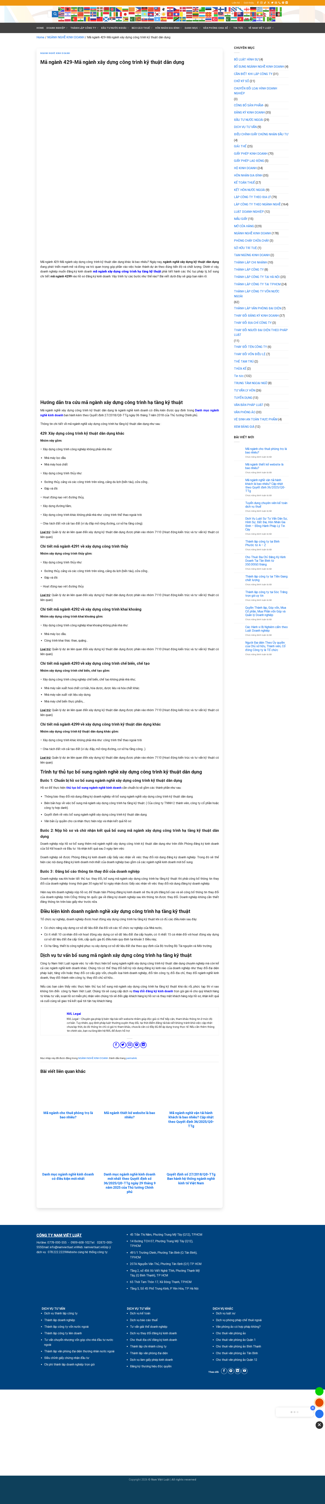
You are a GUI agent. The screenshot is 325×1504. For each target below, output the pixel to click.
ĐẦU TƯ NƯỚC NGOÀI (113, 27)
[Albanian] (68, 9)
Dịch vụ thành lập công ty (60, 1313)
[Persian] (61, 19)
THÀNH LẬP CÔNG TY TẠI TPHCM (257, 284)
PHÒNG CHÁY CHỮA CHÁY (251, 240)
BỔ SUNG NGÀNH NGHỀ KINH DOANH (259, 66)
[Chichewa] (144, 9)
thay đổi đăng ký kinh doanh (153, 991)
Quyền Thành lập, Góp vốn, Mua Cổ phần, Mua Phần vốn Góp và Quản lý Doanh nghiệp (265, 611)
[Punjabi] (80, 19)
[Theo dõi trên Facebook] (258, 3)
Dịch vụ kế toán (140, 1313)
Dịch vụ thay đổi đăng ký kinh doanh (153, 1333)
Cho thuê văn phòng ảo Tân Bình (237, 1353)
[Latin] (183, 14)
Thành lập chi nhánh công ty (148, 1346)
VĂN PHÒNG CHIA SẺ (215, 27)
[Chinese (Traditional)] (157, 9)
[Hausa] (279, 9)
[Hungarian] (87, 14)
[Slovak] (144, 19)
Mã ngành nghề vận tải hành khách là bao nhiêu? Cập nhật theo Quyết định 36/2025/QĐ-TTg (191, 1119)
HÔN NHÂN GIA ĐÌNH (167, 27)
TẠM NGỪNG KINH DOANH (252, 255)
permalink (131, 1058)
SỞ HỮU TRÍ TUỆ (245, 248)
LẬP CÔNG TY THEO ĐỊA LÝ (252, 197)
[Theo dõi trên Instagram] (261, 3)
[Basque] (100, 9)
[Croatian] (170, 9)
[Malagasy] (215, 14)
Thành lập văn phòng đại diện (149, 1353)
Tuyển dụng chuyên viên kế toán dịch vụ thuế (266, 504)
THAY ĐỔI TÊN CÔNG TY (250, 347)
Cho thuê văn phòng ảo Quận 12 (236, 1360)
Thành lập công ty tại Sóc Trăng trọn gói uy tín (266, 593)
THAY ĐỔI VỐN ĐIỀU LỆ (250, 354)
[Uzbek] (234, 19)
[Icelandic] (93, 14)
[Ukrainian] (221, 19)
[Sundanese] (170, 19)
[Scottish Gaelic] (106, 19)
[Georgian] (247, 9)
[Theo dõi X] (268, 3)
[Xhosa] (253, 19)
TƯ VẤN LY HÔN (244, 390)
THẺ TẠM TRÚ (244, 361)
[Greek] (260, 9)
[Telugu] (202, 19)
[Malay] (221, 14)
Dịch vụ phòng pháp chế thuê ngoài (239, 1320)
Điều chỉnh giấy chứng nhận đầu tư (66, 1358)
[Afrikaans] (61, 9)
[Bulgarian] (125, 9)
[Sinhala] (138, 19)
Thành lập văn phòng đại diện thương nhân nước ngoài (79, 1351)
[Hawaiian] (61, 14)
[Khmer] (151, 14)
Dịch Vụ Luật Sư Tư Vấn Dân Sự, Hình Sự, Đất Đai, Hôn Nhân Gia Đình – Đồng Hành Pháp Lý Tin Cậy (266, 524)
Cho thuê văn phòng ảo (231, 1333)
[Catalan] (132, 9)
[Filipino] (215, 9)
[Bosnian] (119, 9)
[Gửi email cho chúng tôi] (276, 3)
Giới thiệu (249, 2)
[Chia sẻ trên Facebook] (116, 1045)
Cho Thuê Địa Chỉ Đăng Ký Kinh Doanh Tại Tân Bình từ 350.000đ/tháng (265, 560)
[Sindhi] (132, 19)
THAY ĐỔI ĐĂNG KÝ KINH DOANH (256, 315)
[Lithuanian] (196, 14)
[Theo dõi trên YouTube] (244, 1371)
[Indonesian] (106, 14)
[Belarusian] (106, 9)
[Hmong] (80, 14)
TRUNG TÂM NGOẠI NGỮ (250, 383)
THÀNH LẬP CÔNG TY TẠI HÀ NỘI (257, 277)
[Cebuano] (138, 9)
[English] (196, 9)
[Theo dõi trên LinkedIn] (287, 3)
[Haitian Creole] (272, 9)
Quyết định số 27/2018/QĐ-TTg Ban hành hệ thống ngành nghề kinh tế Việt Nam (191, 1178)
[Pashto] (279, 14)
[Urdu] (228, 19)
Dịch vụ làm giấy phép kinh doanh (151, 1360)
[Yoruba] (266, 19)
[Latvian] (189, 14)
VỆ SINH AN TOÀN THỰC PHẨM (255, 419)
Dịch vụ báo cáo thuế (144, 1320)
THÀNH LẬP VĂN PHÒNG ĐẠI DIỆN (257, 308)
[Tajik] (189, 19)
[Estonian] (208, 9)
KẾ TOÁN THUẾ (244, 182)
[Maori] (240, 14)
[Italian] (119, 14)
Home (40, 27)
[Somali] (157, 19)
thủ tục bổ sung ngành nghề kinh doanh (93, 787)
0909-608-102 (80, 1242)
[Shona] (125, 19)
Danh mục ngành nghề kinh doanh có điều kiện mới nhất (68, 1176)
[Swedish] (183, 19)
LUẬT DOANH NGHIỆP (249, 211)
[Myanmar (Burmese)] (260, 14)
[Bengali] (112, 9)
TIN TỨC (238, 27)
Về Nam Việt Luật (259, 27)
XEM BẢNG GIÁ (244, 426)
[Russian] (93, 19)
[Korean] (157, 14)
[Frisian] (234, 9)
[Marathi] (247, 14)
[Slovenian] (151, 19)
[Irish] (112, 14)
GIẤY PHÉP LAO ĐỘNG (249, 161)
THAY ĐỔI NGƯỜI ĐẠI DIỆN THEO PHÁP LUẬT (261, 332)
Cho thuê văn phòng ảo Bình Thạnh (238, 1346)
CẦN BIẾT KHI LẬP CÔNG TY (253, 74)
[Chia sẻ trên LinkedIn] (143, 1045)
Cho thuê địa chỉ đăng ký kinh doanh (153, 1340)
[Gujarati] (266, 9)
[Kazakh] (144, 14)
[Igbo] (100, 14)
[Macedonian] (208, 14)
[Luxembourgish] (202, 14)
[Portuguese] (74, 19)
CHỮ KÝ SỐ (241, 81)
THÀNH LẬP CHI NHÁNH (250, 262)
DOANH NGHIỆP (55, 27)
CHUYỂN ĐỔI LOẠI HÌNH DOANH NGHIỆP (255, 91)
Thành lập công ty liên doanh (63, 1333)
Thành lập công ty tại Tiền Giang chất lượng (266, 578)
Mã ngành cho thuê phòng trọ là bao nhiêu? (68, 1115)
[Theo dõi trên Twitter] (272, 3)
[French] (228, 9)
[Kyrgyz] (170, 14)
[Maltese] (234, 14)
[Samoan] (100, 19)
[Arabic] (80, 9)
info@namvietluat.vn (63, 1247)
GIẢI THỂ (240, 146)
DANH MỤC (191, 27)
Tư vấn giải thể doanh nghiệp (148, 1326)
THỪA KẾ (240, 368)
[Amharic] (74, 9)
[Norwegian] (272, 14)
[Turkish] (215, 19)
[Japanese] (125, 14)
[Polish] (68, 19)
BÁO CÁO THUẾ (141, 27)
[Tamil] (196, 19)
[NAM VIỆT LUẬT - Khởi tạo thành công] (39, 14)
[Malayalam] (228, 14)
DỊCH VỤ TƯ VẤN (245, 127)
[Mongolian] (253, 14)
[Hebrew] (68, 14)
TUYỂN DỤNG (243, 398)
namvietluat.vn (93, 1247)
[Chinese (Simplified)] (151, 9)
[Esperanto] (202, 9)
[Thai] (208, 19)
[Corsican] (164, 9)
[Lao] (176, 14)
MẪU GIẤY (240, 219)
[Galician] (240, 9)
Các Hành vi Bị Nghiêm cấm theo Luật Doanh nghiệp (266, 628)
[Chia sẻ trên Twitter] (123, 1045)
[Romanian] (87, 19)
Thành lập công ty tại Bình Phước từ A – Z (262, 543)
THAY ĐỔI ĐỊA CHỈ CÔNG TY (253, 323)
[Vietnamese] (240, 19)
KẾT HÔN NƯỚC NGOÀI (249, 190)
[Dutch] (189, 9)
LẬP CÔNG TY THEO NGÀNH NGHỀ (257, 204)
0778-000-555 (57, 1242)
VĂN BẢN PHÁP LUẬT (248, 405)
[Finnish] (221, 9)
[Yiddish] (260, 19)
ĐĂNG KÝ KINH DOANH (249, 112)
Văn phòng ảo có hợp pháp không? (238, 1326)
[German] (253, 9)
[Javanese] (132, 14)
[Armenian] (87, 9)
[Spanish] (164, 19)
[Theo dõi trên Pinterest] (283, 3)
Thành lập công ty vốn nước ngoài (66, 1326)
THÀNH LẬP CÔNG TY (83, 27)
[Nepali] (266, 14)
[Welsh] (247, 19)
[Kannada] (138, 14)
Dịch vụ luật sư (225, 1313)
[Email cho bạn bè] (130, 1045)
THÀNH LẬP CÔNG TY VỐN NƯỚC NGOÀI (256, 294)
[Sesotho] (119, 19)
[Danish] (183, 9)
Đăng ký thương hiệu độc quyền (151, 1366)
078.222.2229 (57, 1252)
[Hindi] (74, 14)
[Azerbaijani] (93, 9)
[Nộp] (55, 14)
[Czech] (176, 9)
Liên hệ (236, 2)
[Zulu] (272, 19)
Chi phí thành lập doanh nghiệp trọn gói (69, 1364)
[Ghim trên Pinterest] (136, 1045)
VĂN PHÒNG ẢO (244, 412)
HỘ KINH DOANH (245, 168)
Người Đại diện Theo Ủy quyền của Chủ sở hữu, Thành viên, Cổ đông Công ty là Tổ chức (265, 646)
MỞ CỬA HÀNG (244, 226)
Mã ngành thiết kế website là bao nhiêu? (129, 1115)
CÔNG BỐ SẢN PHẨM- (249, 105)
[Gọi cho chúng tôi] (279, 3)
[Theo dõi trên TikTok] (265, 3)
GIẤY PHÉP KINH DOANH (250, 153)
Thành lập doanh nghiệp (59, 1320)
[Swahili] (176, 19)
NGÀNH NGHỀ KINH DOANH (65, 37)
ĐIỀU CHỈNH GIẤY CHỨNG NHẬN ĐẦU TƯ (261, 134)
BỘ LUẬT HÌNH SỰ (246, 59)
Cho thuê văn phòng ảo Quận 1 (236, 1340)
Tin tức (239, 376)
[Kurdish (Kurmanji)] (164, 14)
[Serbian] (112, 19)
